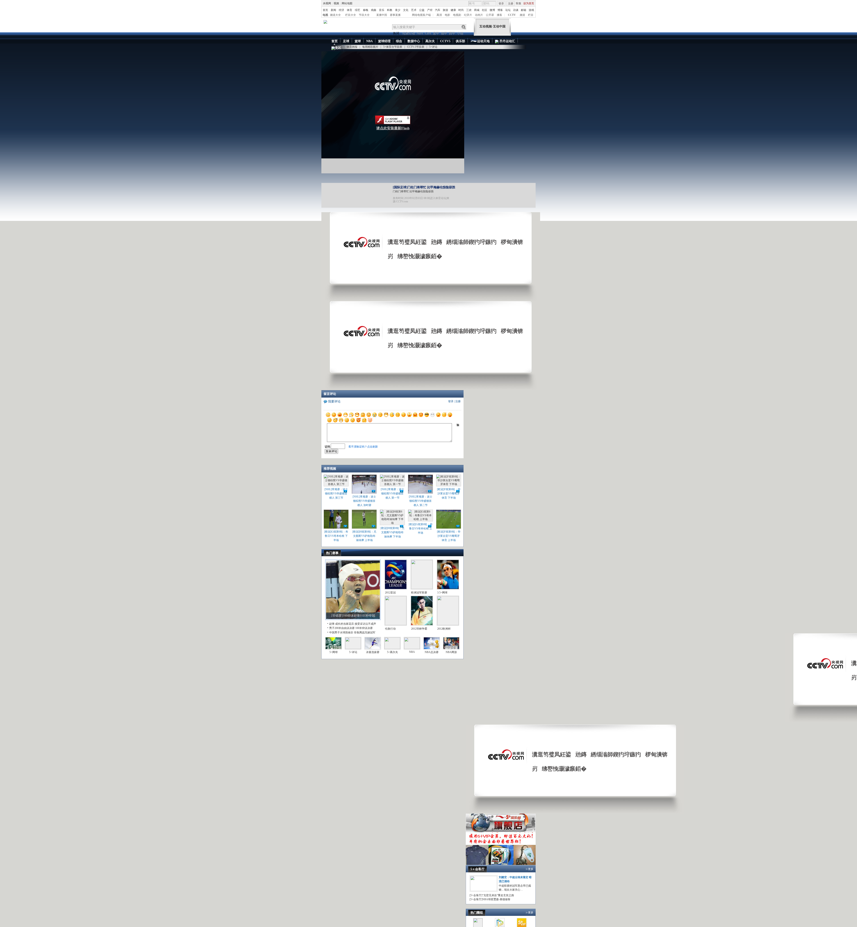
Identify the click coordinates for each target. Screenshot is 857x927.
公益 (421, 10)
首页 (325, 10)
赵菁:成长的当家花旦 (341, 623)
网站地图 (347, 3)
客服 (518, 3)
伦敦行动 (408, 33)
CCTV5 (445, 41)
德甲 (444, 33)
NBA (420, 33)
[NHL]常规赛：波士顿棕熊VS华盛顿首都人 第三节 (336, 493)
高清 (439, 15)
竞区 (338, 48)
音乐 (381, 10)
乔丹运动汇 (507, 41)
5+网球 (333, 652)
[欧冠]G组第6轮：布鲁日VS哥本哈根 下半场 (336, 536)
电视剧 (457, 15)
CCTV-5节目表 (415, 46)
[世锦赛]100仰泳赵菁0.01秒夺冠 (353, 615)
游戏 (531, 10)
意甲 (436, 33)
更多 (530, 869)
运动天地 (483, 41)
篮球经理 (384, 41)
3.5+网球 (442, 592)
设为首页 (528, 3)
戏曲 (373, 10)
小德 (460, 33)
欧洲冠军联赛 (419, 592)
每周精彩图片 (370, 46)
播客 (499, 15)
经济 (341, 10)
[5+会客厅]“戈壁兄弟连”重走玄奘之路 (492, 895)
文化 (405, 10)
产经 (430, 10)
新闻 (333, 10)
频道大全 (335, 15)
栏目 (530, 15)
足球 (346, 41)
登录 (501, 3)
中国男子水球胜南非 (341, 632)
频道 (522, 15)
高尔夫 (430, 41)
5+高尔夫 (392, 652)
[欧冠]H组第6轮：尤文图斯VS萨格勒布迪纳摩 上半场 (364, 536)
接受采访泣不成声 (365, 623)
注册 (510, 3)
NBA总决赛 (432, 652)
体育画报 (352, 46)
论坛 (508, 10)
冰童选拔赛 (372, 652)
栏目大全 (350, 15)
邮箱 (523, 10)
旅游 (445, 10)
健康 (453, 10)
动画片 (479, 15)
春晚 (365, 10)
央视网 (327, 3)
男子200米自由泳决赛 (342, 628)
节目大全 (364, 15)
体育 (349, 10)
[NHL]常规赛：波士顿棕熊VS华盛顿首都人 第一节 (392, 493)
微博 (492, 10)
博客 (500, 10)
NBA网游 (451, 652)
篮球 (358, 41)
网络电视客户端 (421, 15)
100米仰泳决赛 (364, 628)
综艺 (357, 10)
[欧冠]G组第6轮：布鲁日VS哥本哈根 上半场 (421, 528)
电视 (325, 15)
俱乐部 (460, 41)
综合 (399, 41)
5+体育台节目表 (392, 46)
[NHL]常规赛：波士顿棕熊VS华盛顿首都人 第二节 (420, 501)
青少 (397, 10)
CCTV (512, 15)
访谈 (515, 10)
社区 (484, 10)
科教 (389, 10)
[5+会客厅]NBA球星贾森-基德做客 (490, 899)
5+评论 (433, 46)
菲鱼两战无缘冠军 (364, 632)
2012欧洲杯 (444, 628)
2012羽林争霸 (419, 628)
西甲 (452, 33)
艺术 (413, 10)
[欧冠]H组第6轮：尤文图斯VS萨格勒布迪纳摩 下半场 (392, 532)
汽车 (437, 10)
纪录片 (468, 15)
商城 (476, 10)
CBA (428, 33)
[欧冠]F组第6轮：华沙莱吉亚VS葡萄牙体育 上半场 (448, 536)
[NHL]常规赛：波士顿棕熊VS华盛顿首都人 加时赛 (364, 501)
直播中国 (381, 15)
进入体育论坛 (438, 198)
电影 (447, 15)
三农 (469, 10)
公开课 (490, 15)
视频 (336, 3)
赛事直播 (395, 15)
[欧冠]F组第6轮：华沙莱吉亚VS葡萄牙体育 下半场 (448, 493)
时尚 (461, 10)
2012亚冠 (390, 592)
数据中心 (414, 41)
